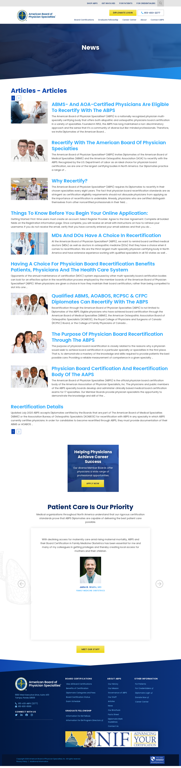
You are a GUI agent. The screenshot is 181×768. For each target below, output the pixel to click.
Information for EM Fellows (78, 716)
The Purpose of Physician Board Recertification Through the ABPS (107, 337)
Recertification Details (37, 406)
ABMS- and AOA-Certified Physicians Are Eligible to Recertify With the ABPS (110, 107)
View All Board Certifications (79, 684)
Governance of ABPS (117, 692)
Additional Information (39, 761)
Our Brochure (114, 710)
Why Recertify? (70, 180)
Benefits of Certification (77, 688)
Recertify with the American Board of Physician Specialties (109, 145)
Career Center (129, 19)
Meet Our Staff (90, 649)
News (110, 705)
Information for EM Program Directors (83, 720)
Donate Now (140, 697)
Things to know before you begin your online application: (79, 213)
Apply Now (92, 483)
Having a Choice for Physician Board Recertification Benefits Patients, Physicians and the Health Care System (83, 266)
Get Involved (108, 3)
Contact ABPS (157, 19)
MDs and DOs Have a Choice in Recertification (106, 235)
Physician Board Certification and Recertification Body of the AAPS (110, 371)
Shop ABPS (92, 3)
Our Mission (113, 688)
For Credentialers (145, 3)
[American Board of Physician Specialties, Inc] (36, 15)
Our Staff (112, 697)
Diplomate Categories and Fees (80, 692)
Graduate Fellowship (108, 19)
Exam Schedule (73, 701)
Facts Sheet (113, 714)
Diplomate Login (123, 12)
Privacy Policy (21, 761)
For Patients (125, 3)
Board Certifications (84, 19)
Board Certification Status (78, 697)
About (144, 19)
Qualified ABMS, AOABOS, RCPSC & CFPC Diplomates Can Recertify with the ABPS (100, 298)
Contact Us (113, 726)
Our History (113, 684)
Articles (111, 701)
